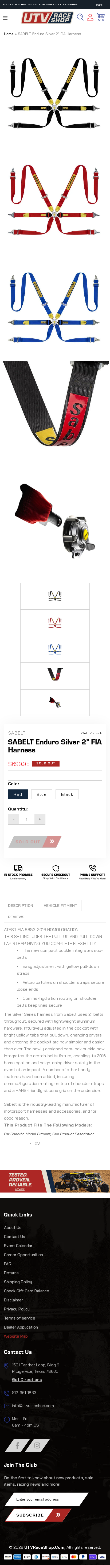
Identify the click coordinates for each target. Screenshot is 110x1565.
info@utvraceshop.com (33, 1405)
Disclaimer (13, 1299)
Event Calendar (18, 1245)
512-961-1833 (24, 1392)
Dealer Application (21, 1327)
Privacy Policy (17, 1309)
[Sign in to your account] (90, 18)
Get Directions (27, 1379)
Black (67, 794)
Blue (42, 794)
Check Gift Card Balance (26, 1290)
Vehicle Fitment (60, 905)
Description (20, 905)
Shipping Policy (18, 1281)
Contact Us (14, 1236)
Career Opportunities (23, 1254)
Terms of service (19, 1318)
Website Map (16, 1336)
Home (9, 33)
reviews (16, 917)
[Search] (80, 17)
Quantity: (18, 809)
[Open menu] (5, 18)
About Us (12, 1227)
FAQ (7, 1263)
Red (18, 794)
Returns (11, 1272)
